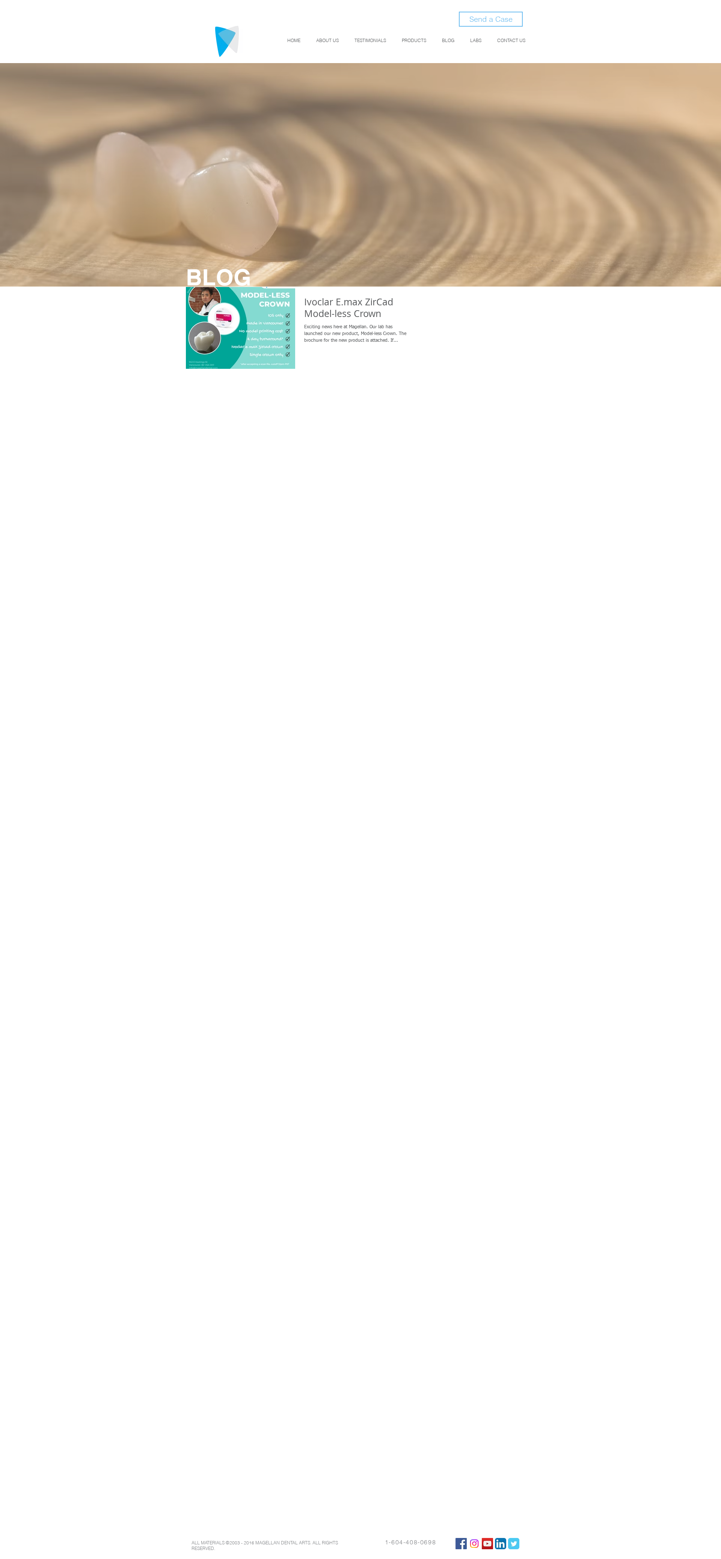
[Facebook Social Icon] (461, 1543)
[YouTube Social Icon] (487, 1543)
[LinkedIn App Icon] (500, 1543)
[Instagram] (474, 1543)
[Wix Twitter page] (513, 1543)
